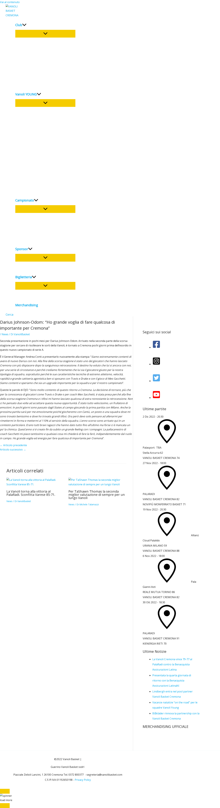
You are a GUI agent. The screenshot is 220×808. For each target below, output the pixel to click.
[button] (9, 314)
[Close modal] (5, 791)
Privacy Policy (83, 780)
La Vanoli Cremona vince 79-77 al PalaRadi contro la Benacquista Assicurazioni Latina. (172, 664)
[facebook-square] (156, 347)
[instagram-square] (156, 364)
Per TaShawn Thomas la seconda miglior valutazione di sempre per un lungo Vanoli (96, 494)
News (5, 334)
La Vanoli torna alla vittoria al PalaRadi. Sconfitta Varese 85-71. (30, 493)
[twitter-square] (156, 381)
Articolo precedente (13, 445)
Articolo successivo (13, 449)
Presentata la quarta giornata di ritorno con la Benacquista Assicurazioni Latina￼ (171, 680)
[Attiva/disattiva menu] (45, 34)
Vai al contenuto (10, 2)
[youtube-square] (156, 397)
